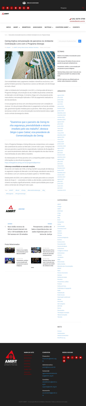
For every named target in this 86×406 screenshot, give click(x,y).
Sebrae (59, 299)
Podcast (59, 284)
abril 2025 (60, 130)
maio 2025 (60, 128)
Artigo (59, 213)
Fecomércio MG (61, 244)
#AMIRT (11, 190)
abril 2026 (60, 104)
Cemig (19, 47)
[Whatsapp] (11, 8)
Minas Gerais (24, 47)
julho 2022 (60, 161)
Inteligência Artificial (62, 250)
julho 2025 (60, 124)
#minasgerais (9, 193)
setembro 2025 (61, 119)
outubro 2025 (61, 117)
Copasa (59, 231)
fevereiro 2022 (61, 168)
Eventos (59, 239)
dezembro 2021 (61, 172)
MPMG (59, 268)
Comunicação (61, 226)
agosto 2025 (60, 121)
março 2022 (60, 166)
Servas (59, 308)
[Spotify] (15, 8)
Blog (58, 217)
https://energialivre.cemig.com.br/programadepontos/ (22, 162)
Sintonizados (60, 310)
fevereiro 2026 (61, 108)
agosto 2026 (60, 95)
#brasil (17, 190)
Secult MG (60, 301)
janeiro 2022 (60, 170)
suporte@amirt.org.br (49, 387)
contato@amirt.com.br (77, 21)
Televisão (59, 317)
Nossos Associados (62, 272)
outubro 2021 (61, 174)
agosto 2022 (60, 159)
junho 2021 (60, 183)
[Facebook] (7, 8)
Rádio (58, 290)
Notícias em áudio (62, 277)
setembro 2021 (61, 177)
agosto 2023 (60, 148)
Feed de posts (61, 333)
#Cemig (23, 190)
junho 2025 (60, 126)
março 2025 (60, 133)
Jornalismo (60, 257)
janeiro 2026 (60, 110)
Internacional (60, 253)
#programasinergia (20, 193)
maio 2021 (60, 186)
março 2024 (60, 141)
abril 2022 (60, 163)
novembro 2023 (61, 146)
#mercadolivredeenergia (34, 190)
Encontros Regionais (62, 237)
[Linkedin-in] (24, 8)
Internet (59, 255)
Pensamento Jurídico (63, 281)
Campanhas (60, 222)
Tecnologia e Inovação (63, 312)
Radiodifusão (60, 292)
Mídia (58, 259)
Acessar (59, 331)
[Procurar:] (67, 41)
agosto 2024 (60, 137)
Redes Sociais (61, 295)
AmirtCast (60, 211)
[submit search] (82, 8)
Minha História (61, 264)
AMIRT (15, 47)
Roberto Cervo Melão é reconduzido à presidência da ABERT (22, 251)
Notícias (31, 47)
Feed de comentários (62, 335)
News (58, 270)
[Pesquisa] (71, 8)
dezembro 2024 (61, 135)
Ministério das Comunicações (65, 266)
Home (6, 34)
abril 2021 (60, 188)
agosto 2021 (60, 179)
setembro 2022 (61, 157)
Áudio (58, 215)
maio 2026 (60, 102)
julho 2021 (60, 181)
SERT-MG (59, 306)
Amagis (59, 206)
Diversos (59, 233)
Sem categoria (61, 303)
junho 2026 (60, 99)
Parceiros (36, 47)
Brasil (58, 219)
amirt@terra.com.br (48, 367)
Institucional (60, 248)
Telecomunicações (62, 315)
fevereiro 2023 (61, 155)
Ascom (8, 47)
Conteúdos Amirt (61, 228)
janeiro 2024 (60, 143)
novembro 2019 (61, 190)
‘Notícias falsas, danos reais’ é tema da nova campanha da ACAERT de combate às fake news (43, 264)
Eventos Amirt (61, 242)
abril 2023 (60, 152)
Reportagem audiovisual (63, 297)
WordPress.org (61, 337)
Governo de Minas (62, 246)
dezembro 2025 (61, 113)
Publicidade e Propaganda (64, 288)
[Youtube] (20, 8)
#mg (43, 190)
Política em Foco (61, 286)
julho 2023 (60, 150)
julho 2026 (60, 97)
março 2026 (60, 106)
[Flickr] (28, 8)
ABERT (59, 204)
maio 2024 (60, 139)
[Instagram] (3, 8)
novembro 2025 (61, 115)
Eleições (59, 235)
